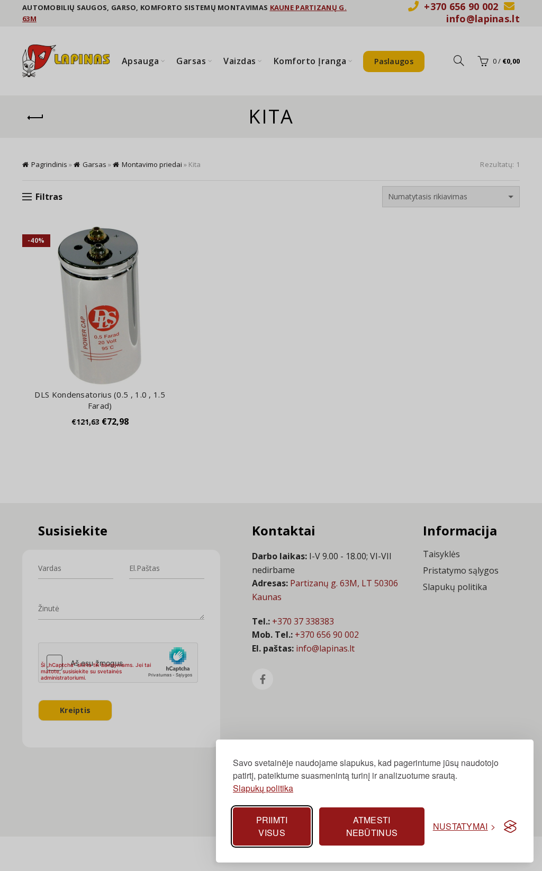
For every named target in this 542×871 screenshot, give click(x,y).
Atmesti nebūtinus (372, 826)
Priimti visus (272, 826)
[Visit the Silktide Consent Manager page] (510, 826)
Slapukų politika (263, 788)
